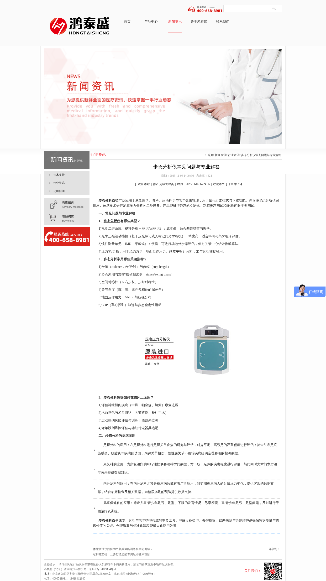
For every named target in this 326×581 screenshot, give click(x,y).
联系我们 (222, 21)
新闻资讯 (175, 21)
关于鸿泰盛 (198, 21)
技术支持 (59, 174)
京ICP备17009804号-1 (102, 569)
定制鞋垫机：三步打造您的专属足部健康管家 (121, 554)
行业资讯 (233, 155)
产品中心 (151, 21)
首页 (127, 21)
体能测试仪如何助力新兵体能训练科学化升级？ (123, 549)
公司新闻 (59, 191)
